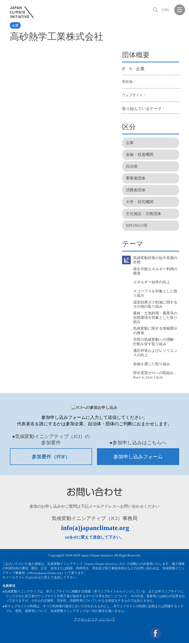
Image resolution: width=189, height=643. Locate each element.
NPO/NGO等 (137, 225)
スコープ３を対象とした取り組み (155, 293)
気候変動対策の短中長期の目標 (155, 260)
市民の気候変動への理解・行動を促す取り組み (155, 342)
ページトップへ (179, 633)
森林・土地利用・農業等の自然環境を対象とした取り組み (155, 317)
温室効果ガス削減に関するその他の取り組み (155, 304)
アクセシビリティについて (94, 619)
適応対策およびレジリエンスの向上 (155, 353)
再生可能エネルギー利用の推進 (155, 271)
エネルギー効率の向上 (151, 282)
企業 (15, 25)
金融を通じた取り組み (151, 364)
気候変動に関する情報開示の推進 (155, 330)
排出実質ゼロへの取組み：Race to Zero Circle (155, 375)
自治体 (132, 166)
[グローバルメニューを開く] (179, 9)
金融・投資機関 (139, 154)
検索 (155, 10)
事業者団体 (135, 178)
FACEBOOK (155, 633)
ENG (165, 10)
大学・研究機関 (139, 202)
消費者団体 (135, 190)
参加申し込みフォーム (138, 456)
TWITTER (167, 633)
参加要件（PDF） (51, 456)
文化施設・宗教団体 (143, 214)
